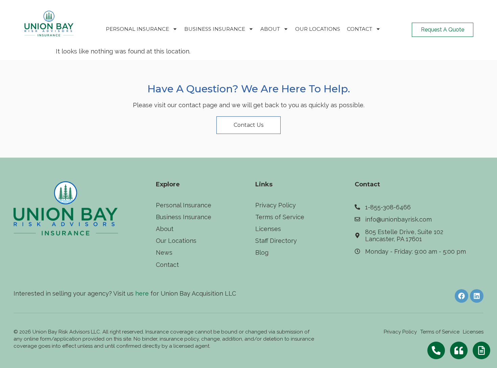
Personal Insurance (137, 29)
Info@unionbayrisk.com (398, 219)
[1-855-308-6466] (357, 207)
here (142, 293)
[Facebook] (461, 296)
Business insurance (214, 29)
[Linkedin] (476, 296)
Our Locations (317, 29)
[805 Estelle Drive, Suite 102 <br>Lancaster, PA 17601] (357, 235)
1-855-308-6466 (388, 207)
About (270, 29)
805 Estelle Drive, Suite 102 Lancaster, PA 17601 (404, 235)
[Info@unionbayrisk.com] (357, 219)
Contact (359, 29)
